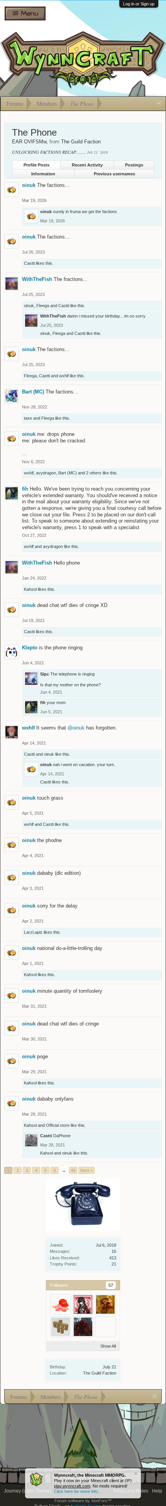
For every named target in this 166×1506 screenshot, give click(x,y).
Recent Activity (87, 165)
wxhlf (64, 375)
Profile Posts (36, 165)
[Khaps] (83, 1326)
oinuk (29, 185)
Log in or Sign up (138, 4)
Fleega (42, 305)
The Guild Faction (99, 1373)
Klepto (29, 647)
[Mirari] (60, 1326)
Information (43, 173)
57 (110, 1285)
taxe (28, 418)
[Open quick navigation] (158, 103)
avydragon (46, 473)
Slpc (44, 674)
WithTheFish (37, 279)
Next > (86, 1170)
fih (25, 489)
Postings (134, 165)
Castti (29, 263)
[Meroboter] (105, 1304)
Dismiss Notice (136, 1473)
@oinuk (76, 728)
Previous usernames (114, 173)
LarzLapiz (33, 932)
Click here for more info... (77, 1491)
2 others (94, 473)
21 (114, 1264)
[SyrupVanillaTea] (83, 1304)
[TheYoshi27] (60, 1304)
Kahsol (30, 589)
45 (73, 1170)
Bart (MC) (33, 392)
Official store (57, 1125)
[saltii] (105, 1326)
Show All (108, 1346)
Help (157, 1491)
